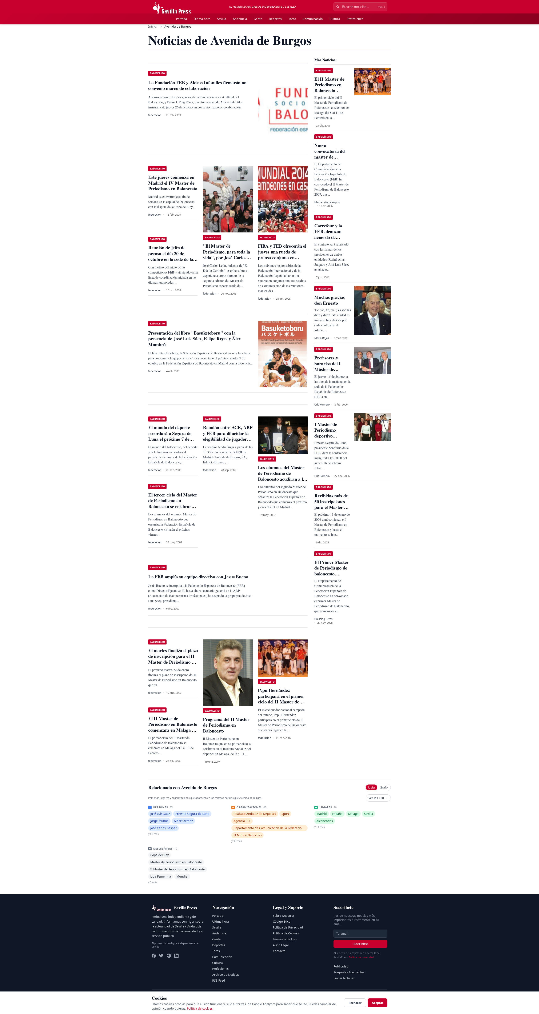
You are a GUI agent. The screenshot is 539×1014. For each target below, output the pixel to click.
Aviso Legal (281, 945)
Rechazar (355, 1003)
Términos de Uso (284, 939)
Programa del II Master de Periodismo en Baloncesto (226, 725)
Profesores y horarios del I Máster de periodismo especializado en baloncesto (329, 372)
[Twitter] (161, 956)
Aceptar (377, 1003)
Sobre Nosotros (284, 916)
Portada (181, 19)
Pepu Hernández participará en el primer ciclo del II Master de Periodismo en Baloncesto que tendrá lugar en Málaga (282, 705)
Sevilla (221, 19)
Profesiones (355, 19)
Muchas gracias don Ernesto (329, 300)
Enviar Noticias (344, 978)
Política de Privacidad (288, 927)
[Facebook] (154, 956)
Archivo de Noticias (225, 975)
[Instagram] (169, 956)
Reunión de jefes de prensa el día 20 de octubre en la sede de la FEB (170, 256)
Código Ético (281, 921)
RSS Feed (218, 980)
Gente (258, 19)
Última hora (202, 19)
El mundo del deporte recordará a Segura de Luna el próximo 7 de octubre (169, 436)
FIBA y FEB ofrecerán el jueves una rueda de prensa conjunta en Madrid (282, 254)
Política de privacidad (361, 957)
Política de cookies (200, 1008)
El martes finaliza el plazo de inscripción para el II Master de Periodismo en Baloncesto (173, 659)
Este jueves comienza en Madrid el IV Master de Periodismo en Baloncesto (172, 182)
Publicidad (341, 966)
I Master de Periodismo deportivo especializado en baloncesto (329, 436)
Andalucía (240, 19)
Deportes (275, 19)
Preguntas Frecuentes (349, 972)
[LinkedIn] (176, 956)
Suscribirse (360, 944)
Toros (292, 19)
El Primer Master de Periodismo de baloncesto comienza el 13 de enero (331, 574)
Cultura (335, 19)
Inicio (152, 26)
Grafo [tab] (384, 787)
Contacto (279, 951)
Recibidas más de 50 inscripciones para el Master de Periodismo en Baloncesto (331, 507)
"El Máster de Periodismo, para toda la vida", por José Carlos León (226, 254)
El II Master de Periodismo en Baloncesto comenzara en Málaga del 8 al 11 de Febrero (172, 727)
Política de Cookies (286, 933)
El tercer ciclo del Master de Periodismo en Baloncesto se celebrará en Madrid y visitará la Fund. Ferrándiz (172, 506)
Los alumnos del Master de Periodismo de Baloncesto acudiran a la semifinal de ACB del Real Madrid (281, 479)
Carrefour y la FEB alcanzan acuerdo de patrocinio (328, 234)
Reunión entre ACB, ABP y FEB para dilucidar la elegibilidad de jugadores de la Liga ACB (227, 436)
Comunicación (313, 19)
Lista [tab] (371, 787)
